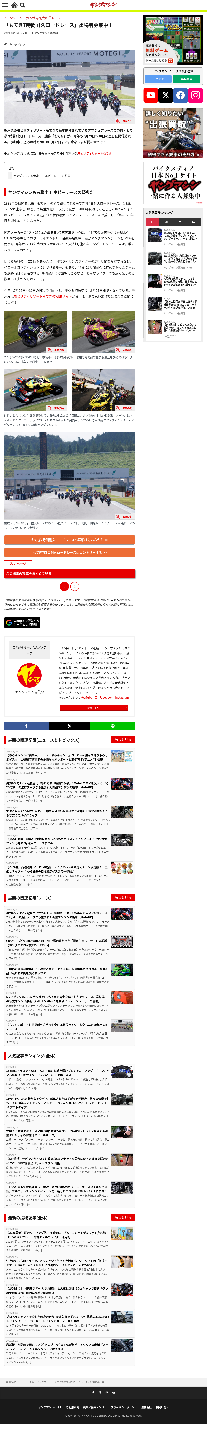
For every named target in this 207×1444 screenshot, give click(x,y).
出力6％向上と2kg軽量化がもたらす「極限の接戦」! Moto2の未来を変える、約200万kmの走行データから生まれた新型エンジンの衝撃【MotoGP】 (57, 785)
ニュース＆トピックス (34, 1382)
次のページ (18, 564)
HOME (12, 1382)
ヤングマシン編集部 (46, 33)
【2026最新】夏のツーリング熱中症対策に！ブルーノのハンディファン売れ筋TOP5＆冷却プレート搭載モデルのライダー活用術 (56, 1235)
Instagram (122, 697)
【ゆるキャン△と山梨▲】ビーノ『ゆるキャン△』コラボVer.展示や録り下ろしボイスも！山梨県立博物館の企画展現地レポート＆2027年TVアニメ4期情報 (57, 757)
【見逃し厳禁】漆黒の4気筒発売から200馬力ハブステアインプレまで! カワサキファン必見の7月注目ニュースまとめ (57, 841)
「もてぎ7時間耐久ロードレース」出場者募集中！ (79, 1382)
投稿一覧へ (93, 707)
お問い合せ (162, 1407)
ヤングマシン (17, 44)
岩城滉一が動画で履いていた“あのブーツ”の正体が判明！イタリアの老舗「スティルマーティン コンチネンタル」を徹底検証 (57, 1346)
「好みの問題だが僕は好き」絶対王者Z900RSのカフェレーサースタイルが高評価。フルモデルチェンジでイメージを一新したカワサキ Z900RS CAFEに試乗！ (56, 1189)
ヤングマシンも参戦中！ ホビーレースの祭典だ (41, 175)
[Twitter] (69, 726)
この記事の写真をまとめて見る (28, 574)
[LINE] (112, 726)
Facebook (106, 697)
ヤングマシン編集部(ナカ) (178, 267)
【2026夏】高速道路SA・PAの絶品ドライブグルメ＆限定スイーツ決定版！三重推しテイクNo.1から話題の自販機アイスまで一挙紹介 (57, 869)
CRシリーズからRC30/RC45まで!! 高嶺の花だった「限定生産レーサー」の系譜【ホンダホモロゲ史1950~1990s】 (56, 943)
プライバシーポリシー (124, 1407)
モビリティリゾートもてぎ (94, 153)
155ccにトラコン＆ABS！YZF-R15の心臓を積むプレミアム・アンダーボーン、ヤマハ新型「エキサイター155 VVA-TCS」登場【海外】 (57, 1072)
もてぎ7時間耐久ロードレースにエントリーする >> (70, 552)
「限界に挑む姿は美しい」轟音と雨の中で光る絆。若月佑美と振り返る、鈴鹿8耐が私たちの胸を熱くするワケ (56, 971)
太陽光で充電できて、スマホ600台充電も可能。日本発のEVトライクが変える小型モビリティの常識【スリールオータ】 (57, 1133)
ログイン (158, 79)
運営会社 (146, 1407)
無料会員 (186, 79)
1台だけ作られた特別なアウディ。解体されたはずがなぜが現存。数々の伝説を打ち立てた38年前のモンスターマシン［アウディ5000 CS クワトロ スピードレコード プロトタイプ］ (58, 1103)
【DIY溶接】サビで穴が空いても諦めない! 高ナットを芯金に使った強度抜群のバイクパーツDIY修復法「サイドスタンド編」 (57, 1161)
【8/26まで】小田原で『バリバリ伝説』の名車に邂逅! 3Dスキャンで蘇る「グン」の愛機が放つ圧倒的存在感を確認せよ (57, 1290)
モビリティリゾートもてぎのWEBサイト (43, 296)
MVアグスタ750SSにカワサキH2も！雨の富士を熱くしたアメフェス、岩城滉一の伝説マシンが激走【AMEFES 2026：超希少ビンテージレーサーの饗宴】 (56, 999)
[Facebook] (26, 726)
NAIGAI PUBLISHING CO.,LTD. (100, 1415)
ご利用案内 (72, 1407)
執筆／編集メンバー (95, 1407)
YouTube (86, 697)
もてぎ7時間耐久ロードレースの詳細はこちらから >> (69, 539)
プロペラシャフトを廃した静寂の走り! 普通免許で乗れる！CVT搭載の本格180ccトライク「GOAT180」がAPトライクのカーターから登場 (57, 1319)
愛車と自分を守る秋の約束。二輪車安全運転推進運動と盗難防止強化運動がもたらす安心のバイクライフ (57, 813)
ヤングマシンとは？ (50, 1407)
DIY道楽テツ (170, 336)
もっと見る (123, 739)
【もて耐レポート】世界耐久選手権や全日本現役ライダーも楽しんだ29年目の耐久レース (57, 1027)
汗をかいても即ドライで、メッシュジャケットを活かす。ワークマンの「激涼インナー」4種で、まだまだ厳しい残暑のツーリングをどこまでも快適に (56, 1263)
